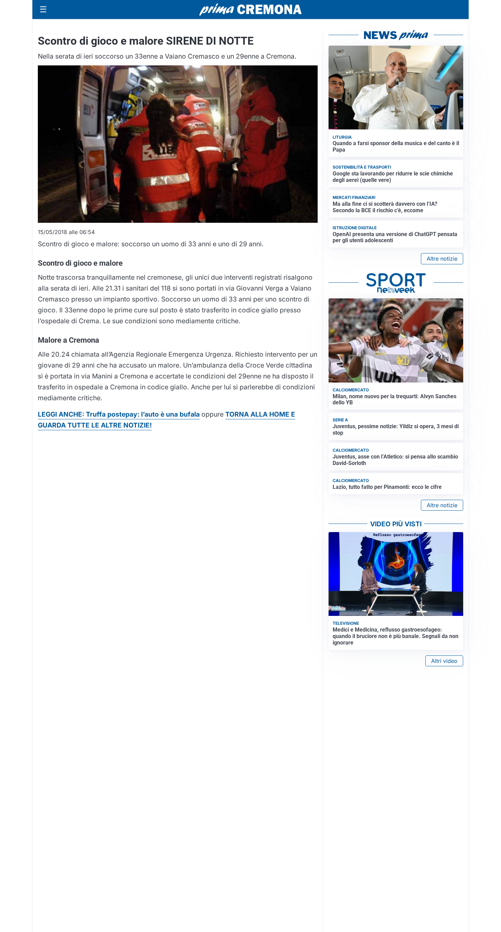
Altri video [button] (444, 660)
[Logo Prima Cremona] (250, 9)
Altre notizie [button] (442, 258)
